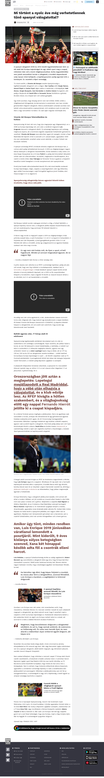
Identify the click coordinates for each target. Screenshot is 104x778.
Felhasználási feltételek (69, 760)
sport (16, 5)
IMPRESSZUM (65, 757)
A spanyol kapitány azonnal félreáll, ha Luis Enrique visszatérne (54, 591)
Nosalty (32, 764)
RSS (63, 751)
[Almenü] (14, 2)
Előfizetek (89, 1)
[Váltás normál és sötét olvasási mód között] (82, 2)
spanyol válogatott (42, 5)
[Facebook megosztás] (7, 67)
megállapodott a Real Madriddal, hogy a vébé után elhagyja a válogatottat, (41, 388)
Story (45, 754)
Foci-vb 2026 (48, 1)
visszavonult (60, 426)
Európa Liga (67, 1)
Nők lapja (46, 760)
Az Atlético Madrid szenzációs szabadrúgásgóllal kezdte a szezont (85, 133)
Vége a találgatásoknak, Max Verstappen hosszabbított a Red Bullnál (84, 127)
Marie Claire (47, 764)
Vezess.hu (33, 757)
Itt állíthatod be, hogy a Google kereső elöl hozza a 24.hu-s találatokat (44, 728)
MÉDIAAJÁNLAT (65, 767)
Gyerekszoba (47, 757)
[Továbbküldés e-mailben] (7, 72)
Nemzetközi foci (21, 9)
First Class (33, 760)
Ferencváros (58, 1)
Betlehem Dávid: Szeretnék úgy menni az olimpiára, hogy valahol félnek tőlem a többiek (85, 76)
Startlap (32, 751)
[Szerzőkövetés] (28, 22)
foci (22, 5)
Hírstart (32, 754)
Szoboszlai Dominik (18, 761)
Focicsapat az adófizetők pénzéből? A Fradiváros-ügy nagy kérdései (85, 69)
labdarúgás (30, 5)
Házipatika (47, 751)
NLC (31, 767)
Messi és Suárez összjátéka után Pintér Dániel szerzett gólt (85, 110)
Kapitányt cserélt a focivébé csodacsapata (83, 121)
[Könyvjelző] (7, 76)
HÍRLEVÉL (64, 754)
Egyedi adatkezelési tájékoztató (71, 764)
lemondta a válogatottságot (24, 270)
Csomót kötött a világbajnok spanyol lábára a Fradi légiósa (53, 685)
